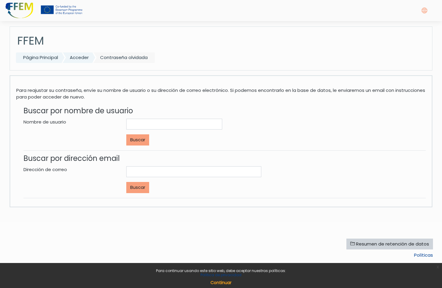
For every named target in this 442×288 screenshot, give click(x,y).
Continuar (221, 283)
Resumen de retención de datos (392, 244)
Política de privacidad (221, 274)
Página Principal (40, 57)
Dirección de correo (45, 169)
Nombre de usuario (44, 122)
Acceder (79, 57)
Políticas (423, 255)
